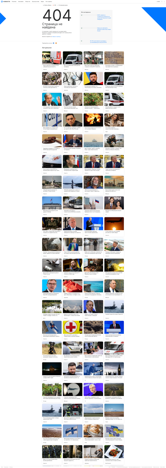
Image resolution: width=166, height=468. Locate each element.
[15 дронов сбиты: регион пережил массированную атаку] (114, 82)
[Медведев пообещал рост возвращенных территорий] (72, 164)
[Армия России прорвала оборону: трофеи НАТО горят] (52, 372)
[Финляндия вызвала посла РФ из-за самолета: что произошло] (72, 434)
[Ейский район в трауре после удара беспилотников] (114, 102)
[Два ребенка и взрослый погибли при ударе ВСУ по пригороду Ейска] (114, 351)
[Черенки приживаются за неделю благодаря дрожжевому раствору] (52, 392)
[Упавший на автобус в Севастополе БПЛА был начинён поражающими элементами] (72, 206)
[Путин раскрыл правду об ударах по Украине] (72, 144)
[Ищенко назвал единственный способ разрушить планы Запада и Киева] (114, 434)
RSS (109, 467)
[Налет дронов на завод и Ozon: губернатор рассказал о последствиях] (52, 61)
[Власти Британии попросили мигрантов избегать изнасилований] (114, 185)
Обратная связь (156, 467)
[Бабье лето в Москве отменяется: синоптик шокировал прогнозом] (93, 247)
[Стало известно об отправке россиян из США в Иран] (114, 227)
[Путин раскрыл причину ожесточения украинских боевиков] (93, 227)
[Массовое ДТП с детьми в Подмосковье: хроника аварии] (72, 330)
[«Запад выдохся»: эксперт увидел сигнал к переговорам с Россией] (114, 372)
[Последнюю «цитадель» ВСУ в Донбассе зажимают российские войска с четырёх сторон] (114, 392)
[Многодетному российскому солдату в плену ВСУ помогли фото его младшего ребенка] (93, 61)
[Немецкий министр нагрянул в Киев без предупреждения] (52, 289)
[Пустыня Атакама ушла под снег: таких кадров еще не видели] (52, 434)
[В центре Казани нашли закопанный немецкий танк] (72, 102)
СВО (55, 5)
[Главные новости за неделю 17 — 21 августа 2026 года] (72, 268)
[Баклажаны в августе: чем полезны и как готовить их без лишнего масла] (114, 455)
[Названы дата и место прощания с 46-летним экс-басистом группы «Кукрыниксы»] (93, 372)
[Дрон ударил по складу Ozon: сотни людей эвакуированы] (52, 123)
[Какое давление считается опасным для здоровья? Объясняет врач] (72, 82)
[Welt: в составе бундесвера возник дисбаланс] (52, 455)
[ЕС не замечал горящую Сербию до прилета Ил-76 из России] (72, 123)
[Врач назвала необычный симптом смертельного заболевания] (93, 351)
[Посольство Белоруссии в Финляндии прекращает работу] (52, 330)
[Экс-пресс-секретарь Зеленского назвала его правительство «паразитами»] (52, 227)
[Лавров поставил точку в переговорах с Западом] (93, 310)
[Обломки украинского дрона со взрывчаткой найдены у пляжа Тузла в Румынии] (72, 185)
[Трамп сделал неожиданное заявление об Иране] (114, 164)
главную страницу (56, 36)
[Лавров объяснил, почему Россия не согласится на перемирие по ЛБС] (114, 289)
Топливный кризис (63, 5)
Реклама (11, 467)
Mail (2, 467)
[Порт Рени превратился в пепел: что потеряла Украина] (93, 123)
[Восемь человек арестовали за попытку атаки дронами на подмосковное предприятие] (52, 82)
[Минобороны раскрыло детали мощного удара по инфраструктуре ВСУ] (72, 455)
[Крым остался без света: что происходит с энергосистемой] (72, 310)
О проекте (113, 467)
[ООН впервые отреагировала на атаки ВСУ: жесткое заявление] (52, 102)
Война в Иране (47, 5)
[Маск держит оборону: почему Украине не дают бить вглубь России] (93, 164)
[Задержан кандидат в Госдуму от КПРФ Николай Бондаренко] (52, 144)
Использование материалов (147, 467)
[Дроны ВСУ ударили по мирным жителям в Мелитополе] (72, 413)
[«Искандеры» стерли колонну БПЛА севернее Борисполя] (93, 413)
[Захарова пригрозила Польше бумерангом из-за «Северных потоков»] (93, 206)
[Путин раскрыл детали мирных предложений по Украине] (114, 330)
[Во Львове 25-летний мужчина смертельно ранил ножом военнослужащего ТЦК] (72, 351)
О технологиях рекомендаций (122, 467)
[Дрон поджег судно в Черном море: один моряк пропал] (93, 144)
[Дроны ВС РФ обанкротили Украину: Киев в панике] (93, 268)
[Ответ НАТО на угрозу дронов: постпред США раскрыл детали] (72, 247)
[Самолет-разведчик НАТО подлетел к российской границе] (72, 392)
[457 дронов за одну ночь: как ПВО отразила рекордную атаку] (114, 268)
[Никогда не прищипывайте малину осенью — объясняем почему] (93, 102)
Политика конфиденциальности (134, 467)
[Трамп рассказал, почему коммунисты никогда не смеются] (72, 227)
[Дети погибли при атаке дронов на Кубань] (72, 61)
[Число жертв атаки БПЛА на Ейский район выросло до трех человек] (52, 164)
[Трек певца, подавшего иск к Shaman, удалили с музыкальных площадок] (93, 392)
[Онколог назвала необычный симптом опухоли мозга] (93, 455)
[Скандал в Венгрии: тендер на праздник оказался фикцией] (114, 247)
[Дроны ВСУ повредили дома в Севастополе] (52, 268)
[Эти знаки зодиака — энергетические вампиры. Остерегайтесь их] (114, 123)
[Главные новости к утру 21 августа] (114, 310)
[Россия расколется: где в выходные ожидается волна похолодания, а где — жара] (52, 351)
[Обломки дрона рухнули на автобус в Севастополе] (52, 185)
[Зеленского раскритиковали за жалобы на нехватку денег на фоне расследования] (72, 372)
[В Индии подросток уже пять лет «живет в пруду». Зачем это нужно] (52, 310)
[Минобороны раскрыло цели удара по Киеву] (52, 206)
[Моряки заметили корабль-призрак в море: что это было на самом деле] (114, 413)
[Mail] (2, 1)
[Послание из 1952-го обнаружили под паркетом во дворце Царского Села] (114, 61)
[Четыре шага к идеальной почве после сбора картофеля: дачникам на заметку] (93, 330)
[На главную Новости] (6, 1)
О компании (6, 467)
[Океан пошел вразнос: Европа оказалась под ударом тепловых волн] (93, 289)
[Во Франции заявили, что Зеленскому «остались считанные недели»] (93, 82)
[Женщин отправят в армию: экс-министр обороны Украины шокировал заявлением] (114, 144)
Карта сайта (162, 467)
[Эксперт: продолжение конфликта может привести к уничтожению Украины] (52, 247)
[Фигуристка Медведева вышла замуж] (114, 206)
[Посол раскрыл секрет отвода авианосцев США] (52, 413)
